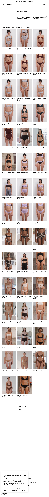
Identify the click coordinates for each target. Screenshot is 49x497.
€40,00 (3, 74)
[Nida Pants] (40, 261)
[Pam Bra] (24, 113)
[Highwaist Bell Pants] (24, 137)
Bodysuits (28, 27)
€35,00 (34, 124)
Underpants (17, 27)
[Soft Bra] (24, 162)
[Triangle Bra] (24, 63)
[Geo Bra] (9, 187)
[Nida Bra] (9, 162)
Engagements (28, 478)
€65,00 (34, 249)
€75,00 (34, 99)
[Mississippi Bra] (40, 38)
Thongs (22, 27)
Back (4, 27)
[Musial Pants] (9, 113)
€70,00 (18, 51)
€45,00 (18, 248)
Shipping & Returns (5, 494)
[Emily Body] (9, 261)
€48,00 (3, 150)
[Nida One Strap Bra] (24, 261)
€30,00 (34, 74)
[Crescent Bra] (9, 88)
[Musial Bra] (40, 88)
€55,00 (3, 124)
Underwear (8, 27)
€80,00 (18, 124)
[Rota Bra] (9, 38)
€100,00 (3, 99)
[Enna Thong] (40, 212)
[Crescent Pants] (24, 88)
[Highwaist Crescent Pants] (24, 38)
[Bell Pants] (9, 63)
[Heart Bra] (24, 286)
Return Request (4, 493)
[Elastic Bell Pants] (40, 162)
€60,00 (18, 100)
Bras (13, 27)
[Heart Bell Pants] (9, 137)
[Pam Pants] (40, 113)
